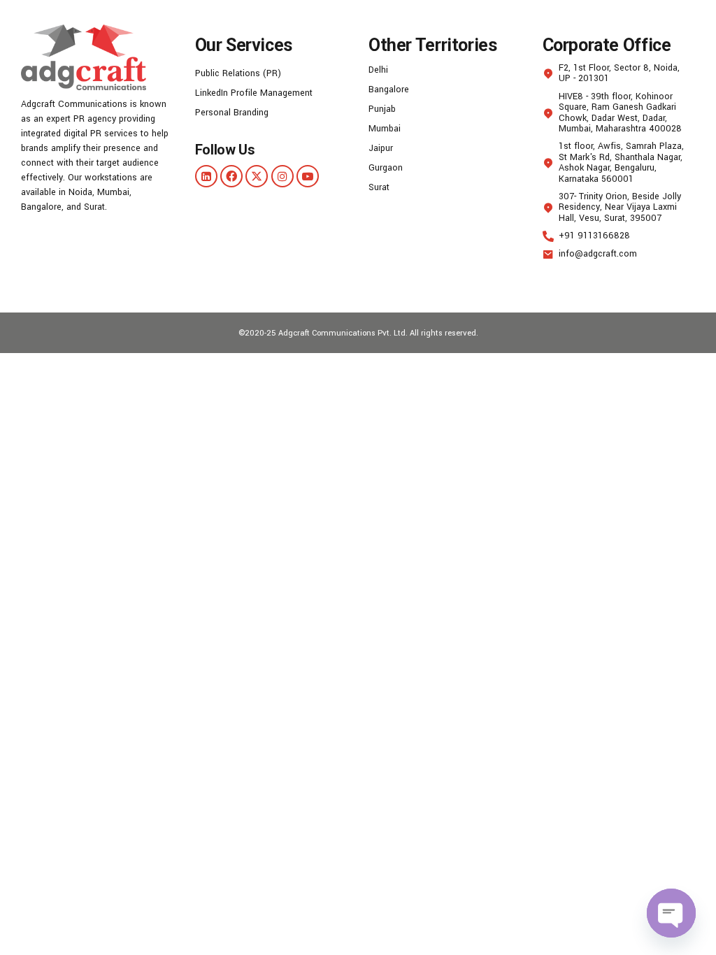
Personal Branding (231, 112)
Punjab (382, 109)
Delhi (378, 70)
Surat (378, 187)
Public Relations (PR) (238, 73)
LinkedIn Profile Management (254, 93)
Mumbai (384, 128)
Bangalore (388, 89)
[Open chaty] (671, 913)
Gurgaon (385, 167)
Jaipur (380, 148)
